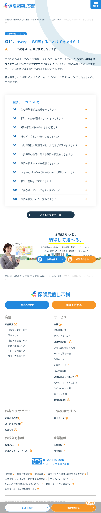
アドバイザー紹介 (62, 335)
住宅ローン (59, 359)
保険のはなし (11, 445)
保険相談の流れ (61, 330)
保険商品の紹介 (61, 341)
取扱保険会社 (60, 399)
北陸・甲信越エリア (17, 340)
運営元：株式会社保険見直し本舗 (21, 489)
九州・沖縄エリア (16, 355)
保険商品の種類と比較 (64, 347)
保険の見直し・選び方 (64, 376)
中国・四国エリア (16, 350)
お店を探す (52, 259)
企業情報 (58, 445)
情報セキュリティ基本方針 (58, 484)
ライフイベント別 (62, 388)
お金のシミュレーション (16, 450)
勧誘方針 (39, 473)
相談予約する (82, 259)
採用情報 (58, 450)
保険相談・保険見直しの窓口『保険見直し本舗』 (25, 19)
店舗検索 (9, 324)
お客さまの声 (11, 417)
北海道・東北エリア (17, 330)
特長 (56, 324)
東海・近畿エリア (16, 345)
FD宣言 (8, 473)
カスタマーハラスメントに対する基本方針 (25, 478)
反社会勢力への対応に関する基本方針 (66, 473)
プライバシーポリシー (60, 478)
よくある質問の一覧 (50, 215)
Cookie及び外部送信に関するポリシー (23, 484)
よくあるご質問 (54, 19)
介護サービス (60, 365)
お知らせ (9, 429)
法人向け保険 (60, 370)
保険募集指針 (23, 473)
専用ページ (59, 417)
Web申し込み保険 (62, 353)
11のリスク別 (60, 394)
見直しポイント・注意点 (65, 382)
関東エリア (13, 335)
